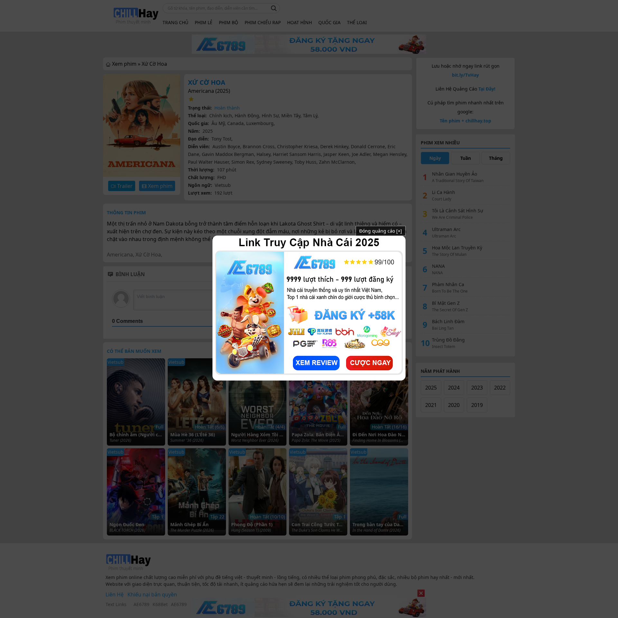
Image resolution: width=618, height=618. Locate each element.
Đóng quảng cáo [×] (380, 231)
